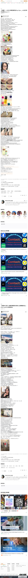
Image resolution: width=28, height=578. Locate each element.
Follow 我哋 (16, 186)
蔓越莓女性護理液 (3, 192)
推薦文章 (19, 2)
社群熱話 (8, 2)
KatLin (14, 216)
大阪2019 (10, 465)
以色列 (11, 192)
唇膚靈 (12, 191)
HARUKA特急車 (3, 465)
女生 (1, 8)
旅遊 (1, 304)
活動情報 (18, 459)
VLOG (8, 566)
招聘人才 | (14, 574)
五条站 (16, 465)
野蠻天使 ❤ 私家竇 (9, 200)
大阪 (13, 465)
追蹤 (25, 16)
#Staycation (18, 566)
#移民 (21, 566)
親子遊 (22, 465)
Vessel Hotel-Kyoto (12, 467)
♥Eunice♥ (8, 216)
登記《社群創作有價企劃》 (9, 182)
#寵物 (17, 565)
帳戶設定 (13, 566)
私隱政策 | (11, 574)
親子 (11, 459)
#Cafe (25, 565)
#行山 (19, 565)
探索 (17, 2)
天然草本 (8, 191)
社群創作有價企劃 (3, 2)
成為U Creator (13, 2)
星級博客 (22, 2)
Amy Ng (3, 216)
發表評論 (3, 485)
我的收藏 (13, 567)
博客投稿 (8, 571)
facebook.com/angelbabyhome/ (7, 173)
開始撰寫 (25, 1)
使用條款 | (8, 574)
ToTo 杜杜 (24, 216)
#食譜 (23, 565)
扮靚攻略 (15, 459)
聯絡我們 (17, 574)
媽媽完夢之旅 (3, 467)
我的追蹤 (13, 568)
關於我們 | (2, 574)
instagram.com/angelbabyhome (7, 172)
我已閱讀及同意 (22, 576)
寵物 (12, 459)
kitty (7, 467)
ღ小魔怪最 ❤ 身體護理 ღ (17, 191)
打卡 (5, 459)
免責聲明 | (5, 574)
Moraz (8, 192)
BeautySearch (19, 216)
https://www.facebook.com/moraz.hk (12, 166)
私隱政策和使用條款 (6, 577)
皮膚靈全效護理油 (3, 191)
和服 (19, 465)
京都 (7, 465)
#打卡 (21, 565)
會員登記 (21, 1)
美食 (9, 459)
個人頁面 (13, 565)
